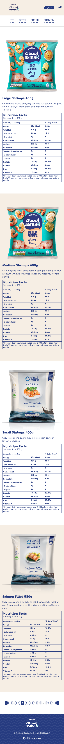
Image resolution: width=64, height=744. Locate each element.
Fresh (35, 20)
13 (48, 703)
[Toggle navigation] (59, 7)
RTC (12, 20)
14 (53, 703)
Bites (22, 20)
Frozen (49, 20)
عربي (49, 7)
